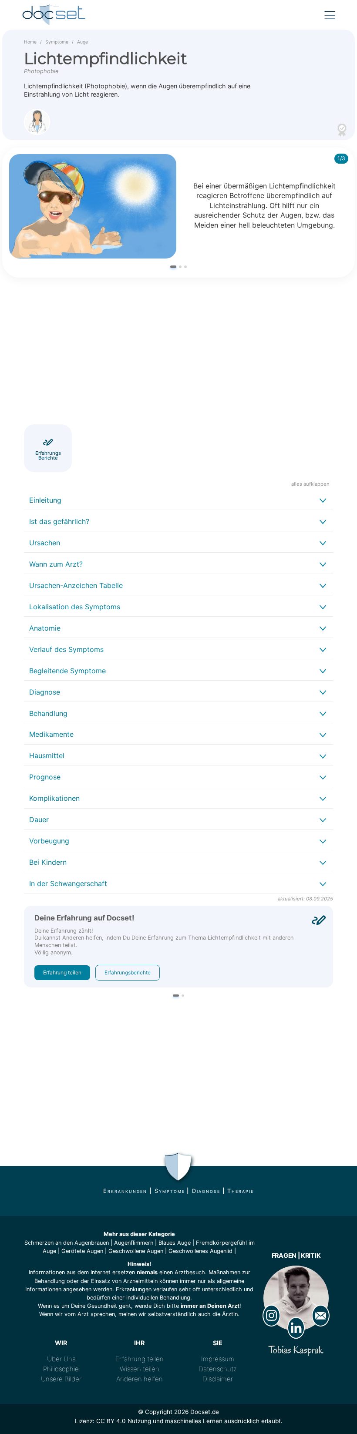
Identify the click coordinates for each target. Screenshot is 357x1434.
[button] (173, 266)
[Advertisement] (178, 352)
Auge (82, 42)
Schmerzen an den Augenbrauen (66, 1242)
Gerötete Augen (82, 1251)
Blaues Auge (174, 1242)
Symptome (56, 42)
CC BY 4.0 (111, 1420)
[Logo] (54, 15)
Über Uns (61, 1359)
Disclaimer (217, 1379)
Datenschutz (218, 1369)
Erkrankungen (125, 1191)
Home (30, 42)
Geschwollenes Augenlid (200, 1251)
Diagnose (206, 1191)
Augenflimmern (133, 1242)
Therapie (240, 1191)
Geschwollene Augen (135, 1251)
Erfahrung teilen (62, 972)
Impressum (217, 1359)
